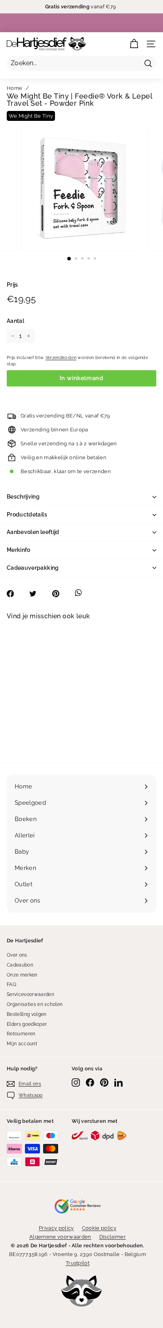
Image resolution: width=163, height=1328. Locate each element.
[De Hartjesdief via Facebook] (90, 1082)
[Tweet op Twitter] (37, 593)
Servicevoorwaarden (30, 994)
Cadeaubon (20, 965)
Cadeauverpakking (33, 568)
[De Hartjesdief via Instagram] (76, 1082)
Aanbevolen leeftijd (33, 532)
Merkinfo (18, 550)
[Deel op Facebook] (14, 593)
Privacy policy (56, 1228)
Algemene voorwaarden (60, 1237)
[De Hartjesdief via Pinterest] (104, 1082)
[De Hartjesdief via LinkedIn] (118, 1082)
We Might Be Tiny (31, 116)
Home (14, 88)
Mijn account (22, 1043)
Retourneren (21, 1034)
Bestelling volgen (27, 1014)
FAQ (11, 984)
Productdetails (27, 514)
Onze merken (22, 975)
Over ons (17, 955)
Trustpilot (77, 1263)
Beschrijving (23, 496)
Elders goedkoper (27, 1024)
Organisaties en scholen (35, 1004)
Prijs (12, 285)
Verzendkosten (60, 357)
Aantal (15, 321)
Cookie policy (99, 1228)
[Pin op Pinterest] (60, 593)
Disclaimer (112, 1237)
